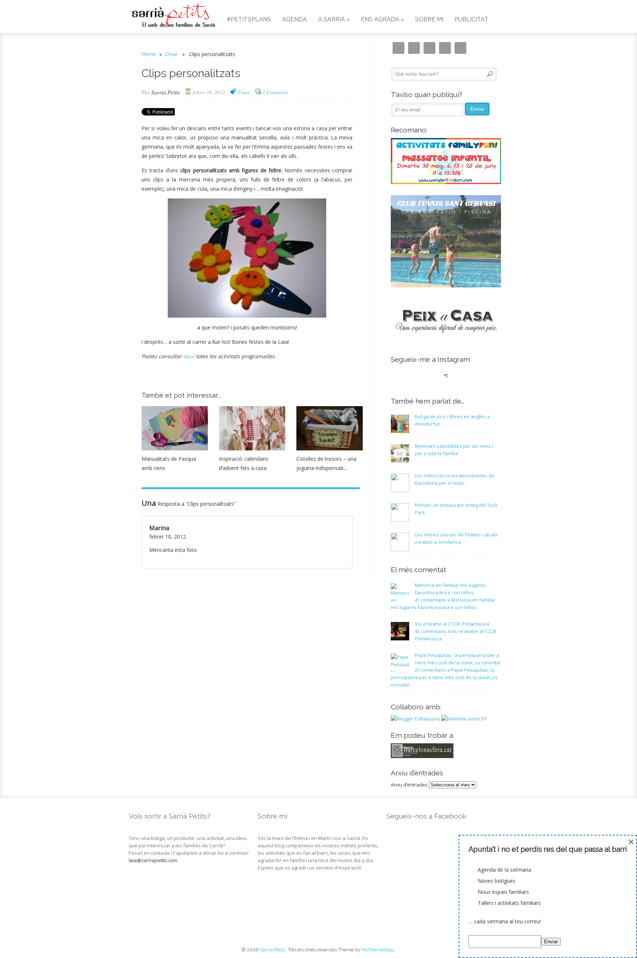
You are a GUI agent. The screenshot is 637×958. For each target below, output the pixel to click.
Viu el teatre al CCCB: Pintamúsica (452, 623)
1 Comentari (275, 92)
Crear (171, 54)
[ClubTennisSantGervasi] (446, 285)
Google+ (445, 48)
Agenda (294, 19)
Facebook (429, 48)
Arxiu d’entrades (409, 784)
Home (149, 54)
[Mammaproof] (464, 718)
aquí (188, 356)
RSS (460, 48)
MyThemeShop (377, 949)
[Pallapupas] (415, 718)
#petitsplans (249, 19)
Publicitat (471, 19)
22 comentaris (444, 677)
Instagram (398, 48)
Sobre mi (429, 19)
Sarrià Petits (165, 92)
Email (414, 48)
